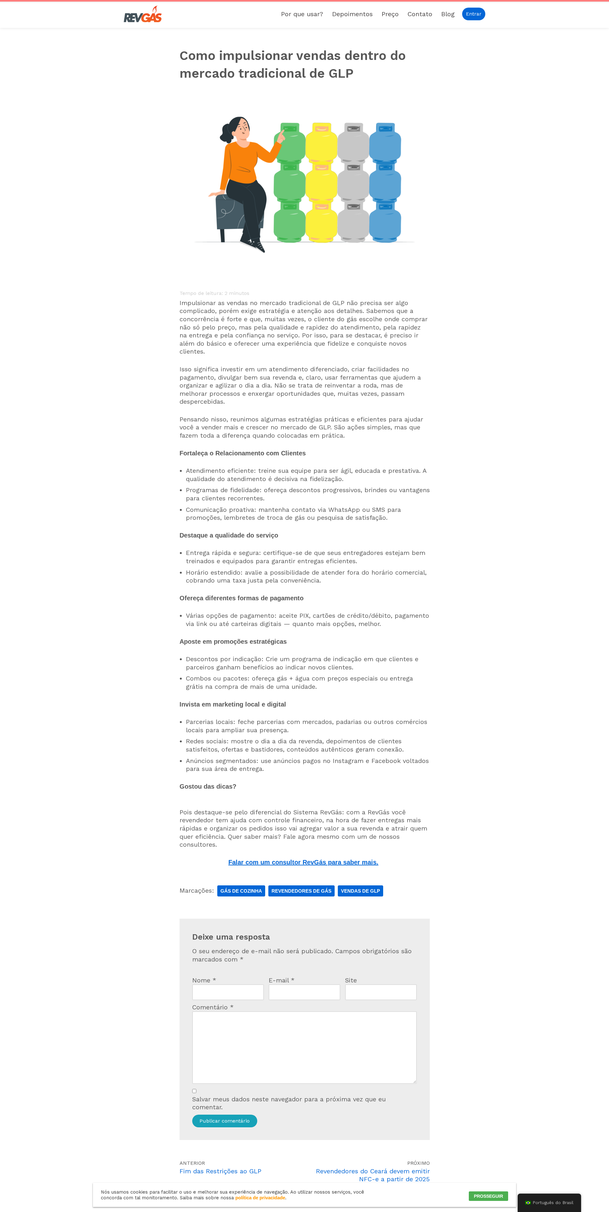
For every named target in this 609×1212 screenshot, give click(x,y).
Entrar (473, 14)
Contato (420, 14)
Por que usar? (302, 14)
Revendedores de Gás (301, 891)
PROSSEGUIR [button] (488, 1196)
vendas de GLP (360, 891)
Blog (448, 14)
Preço (390, 14)
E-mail (282, 980)
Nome (204, 980)
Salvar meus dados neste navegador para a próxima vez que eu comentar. (289, 1103)
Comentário (213, 1007)
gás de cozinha (241, 891)
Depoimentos (352, 14)
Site (351, 980)
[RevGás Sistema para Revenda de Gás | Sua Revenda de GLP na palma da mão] (143, 14)
